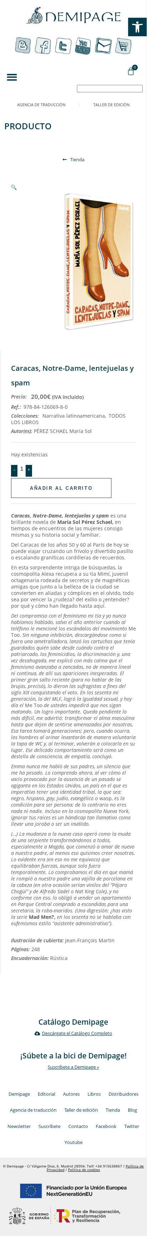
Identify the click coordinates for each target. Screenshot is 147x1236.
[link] (137, 27)
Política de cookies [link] (84, 1169)
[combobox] (110, 88)
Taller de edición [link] (111, 104)
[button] (12, 77)
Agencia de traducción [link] (41, 104)
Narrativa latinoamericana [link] (73, 415)
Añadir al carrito (61, 488)
